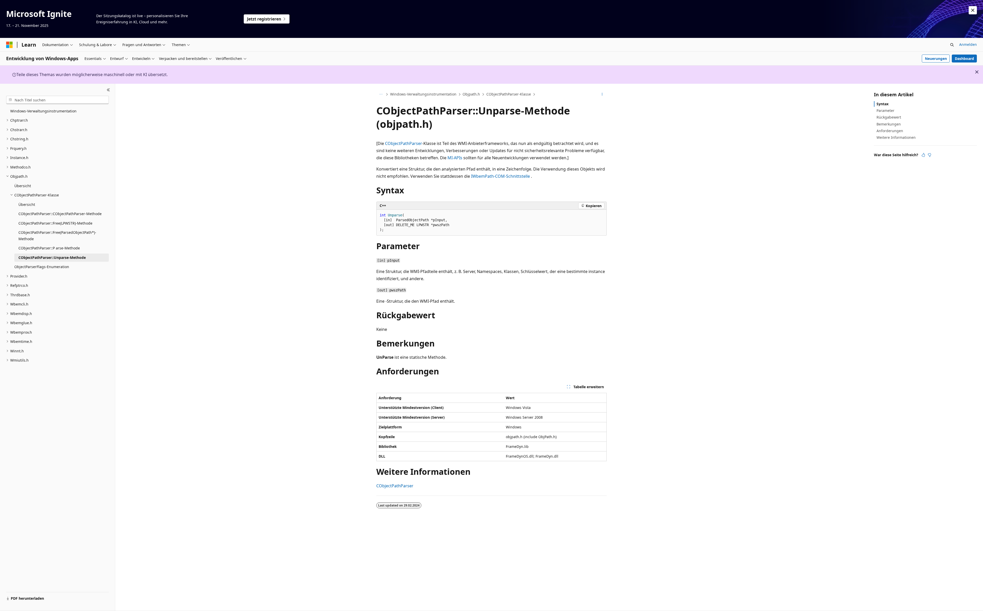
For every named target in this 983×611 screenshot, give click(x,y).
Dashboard (964, 58)
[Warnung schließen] (973, 10)
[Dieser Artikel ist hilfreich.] (923, 155)
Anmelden (968, 44)
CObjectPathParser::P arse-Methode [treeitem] (49, 248)
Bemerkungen (889, 124)
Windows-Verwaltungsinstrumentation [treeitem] (43, 111)
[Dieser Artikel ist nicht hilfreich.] (929, 155)
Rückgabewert (889, 117)
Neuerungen (936, 58)
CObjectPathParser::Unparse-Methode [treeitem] (52, 257)
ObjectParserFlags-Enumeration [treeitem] (41, 266)
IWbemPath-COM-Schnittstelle (500, 176)
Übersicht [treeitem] (22, 185)
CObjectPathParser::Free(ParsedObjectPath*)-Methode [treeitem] (57, 235)
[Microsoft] (9, 44)
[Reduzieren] (108, 90)
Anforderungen (890, 130)
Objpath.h (471, 94)
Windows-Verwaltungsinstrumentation (423, 94)
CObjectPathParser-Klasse (508, 94)
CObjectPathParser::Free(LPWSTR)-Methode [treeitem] (55, 223)
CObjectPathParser (403, 143)
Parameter (885, 110)
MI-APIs (454, 158)
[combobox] (57, 100)
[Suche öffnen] (952, 44)
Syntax (883, 103)
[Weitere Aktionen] (602, 94)
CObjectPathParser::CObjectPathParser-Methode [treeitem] (60, 213)
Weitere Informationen (896, 137)
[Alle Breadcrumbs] (380, 94)
